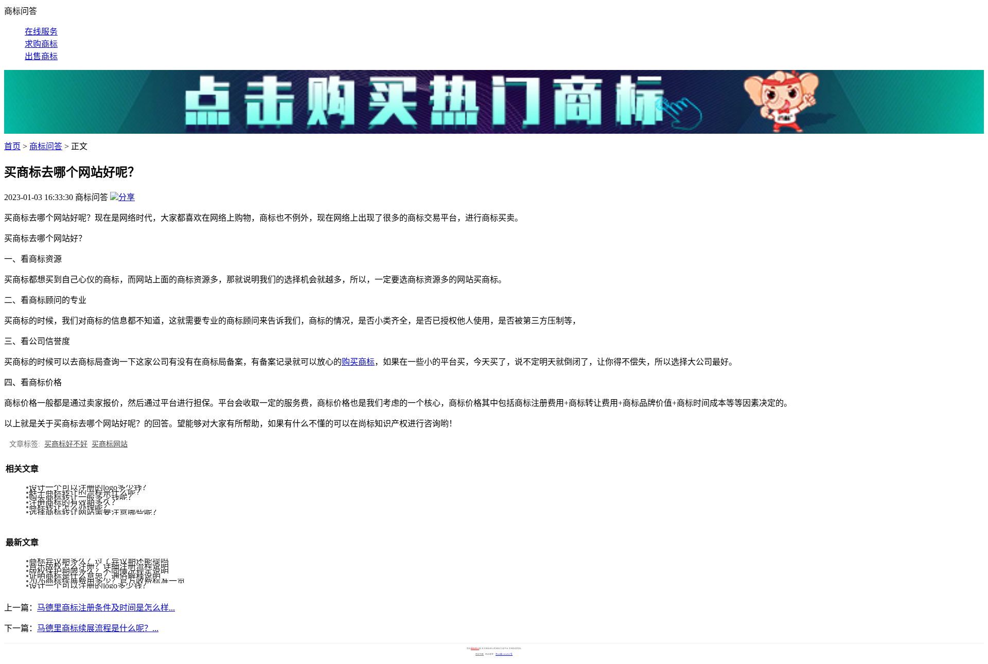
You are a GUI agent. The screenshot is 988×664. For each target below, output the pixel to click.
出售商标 (41, 56)
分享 (126, 197)
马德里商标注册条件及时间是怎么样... (106, 607)
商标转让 (475, 649)
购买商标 (358, 361)
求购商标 (41, 44)
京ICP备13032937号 (504, 654)
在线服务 (41, 31)
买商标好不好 (65, 444)
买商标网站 (110, 444)
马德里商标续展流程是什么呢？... (97, 628)
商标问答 (45, 146)
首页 (12, 146)
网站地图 (479, 654)
